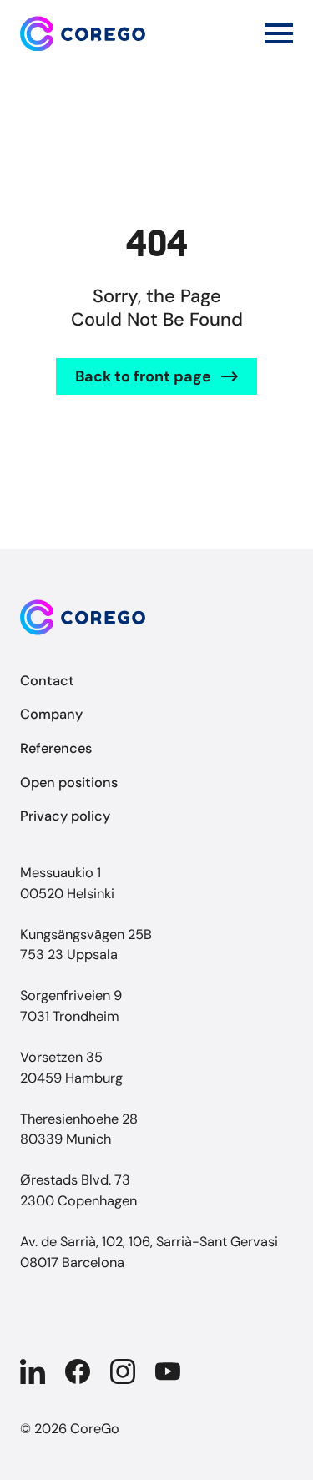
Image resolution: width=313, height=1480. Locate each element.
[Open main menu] (279, 33)
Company (51, 714)
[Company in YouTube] (167, 1371)
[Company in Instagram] (122, 1371)
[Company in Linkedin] (32, 1371)
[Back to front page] (82, 34)
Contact (47, 680)
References (56, 748)
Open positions (69, 782)
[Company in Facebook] (77, 1371)
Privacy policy (65, 816)
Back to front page (143, 376)
